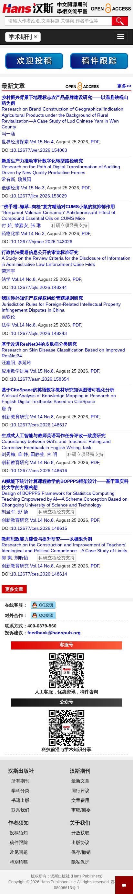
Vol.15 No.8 (42, 371)
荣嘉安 (21, 225)
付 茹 (7, 225)
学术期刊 (21, 37)
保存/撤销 (81, 852)
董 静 (23, 454)
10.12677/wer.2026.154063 (39, 150)
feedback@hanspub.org (54, 632)
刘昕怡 (21, 557)
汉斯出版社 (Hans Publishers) (76, 876)
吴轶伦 (8, 316)
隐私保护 (80, 861)
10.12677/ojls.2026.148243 (39, 333)
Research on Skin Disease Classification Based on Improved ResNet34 (63, 349)
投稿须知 (19, 832)
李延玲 (24, 362)
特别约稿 (19, 861)
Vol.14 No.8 (24, 279)
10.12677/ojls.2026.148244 (39, 287)
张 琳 (36, 225)
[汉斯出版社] (28, 7)
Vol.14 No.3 (33, 233)
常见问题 (19, 852)
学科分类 (20, 790)
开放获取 (80, 832)
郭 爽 (7, 557)
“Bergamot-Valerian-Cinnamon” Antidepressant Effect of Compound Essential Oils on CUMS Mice (58, 212)
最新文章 (80, 780)
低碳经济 (11, 187)
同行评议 (80, 790)
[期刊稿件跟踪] (99, 60)
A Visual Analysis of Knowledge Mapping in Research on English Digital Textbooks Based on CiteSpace (59, 395)
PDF (95, 141)
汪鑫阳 (8, 362)
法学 (6, 279)
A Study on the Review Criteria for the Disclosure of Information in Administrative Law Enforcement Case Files (66, 258)
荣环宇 (8, 271)
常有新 (8, 179)
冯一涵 (8, 133)
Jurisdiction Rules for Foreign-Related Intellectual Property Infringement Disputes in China (61, 303)
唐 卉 (7, 408)
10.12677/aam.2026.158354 (40, 379)
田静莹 (37, 454)
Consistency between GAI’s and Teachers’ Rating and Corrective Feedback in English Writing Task (56, 441)
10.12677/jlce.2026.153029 (39, 195)
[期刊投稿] (34, 60)
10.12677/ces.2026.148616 (39, 470)
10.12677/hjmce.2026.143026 (41, 241)
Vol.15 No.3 (33, 187)
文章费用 (80, 800)
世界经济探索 (15, 141)
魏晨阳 (24, 179)
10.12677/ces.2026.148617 (39, 424)
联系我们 (20, 810)
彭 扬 (23, 511)
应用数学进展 (15, 371)
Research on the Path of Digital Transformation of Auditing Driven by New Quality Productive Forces (61, 166)
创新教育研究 (15, 416)
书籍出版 (20, 800)
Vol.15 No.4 (42, 141)
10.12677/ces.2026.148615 (39, 528)
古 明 (52, 454)
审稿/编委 (81, 810)
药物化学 (11, 233)
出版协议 (80, 842)
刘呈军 (8, 511)
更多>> (124, 86)
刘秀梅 (8, 454)
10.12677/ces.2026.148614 (39, 574)
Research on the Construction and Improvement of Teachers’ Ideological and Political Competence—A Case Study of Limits (64, 544)
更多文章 (14, 589)
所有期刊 (20, 780)
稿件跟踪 (19, 842)
